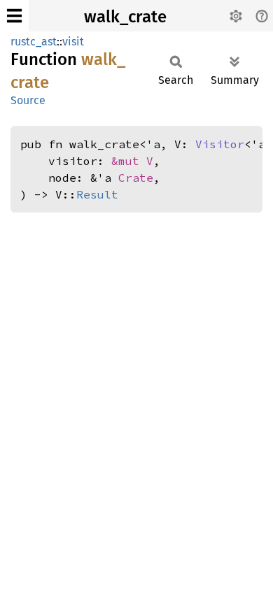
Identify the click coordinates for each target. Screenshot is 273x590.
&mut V (132, 161)
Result (97, 194)
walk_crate (125, 17)
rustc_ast (33, 41)
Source (28, 100)
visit (73, 41)
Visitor (219, 144)
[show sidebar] (14, 15)
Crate (135, 178)
